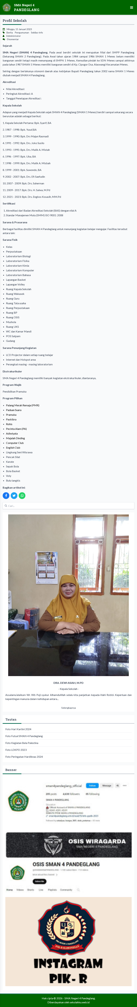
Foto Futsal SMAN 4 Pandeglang (24, 736)
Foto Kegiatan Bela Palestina (21, 742)
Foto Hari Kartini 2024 (18, 729)
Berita (10, 32)
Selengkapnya (68, 707)
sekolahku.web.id (80, 1002)
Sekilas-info (37, 32)
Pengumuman (22, 32)
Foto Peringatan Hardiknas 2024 (24, 756)
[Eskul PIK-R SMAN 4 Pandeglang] (68, 941)
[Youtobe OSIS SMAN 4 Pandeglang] (68, 862)
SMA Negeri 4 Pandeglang (79, 998)
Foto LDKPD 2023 (16, 749)
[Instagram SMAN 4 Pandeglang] (68, 802)
